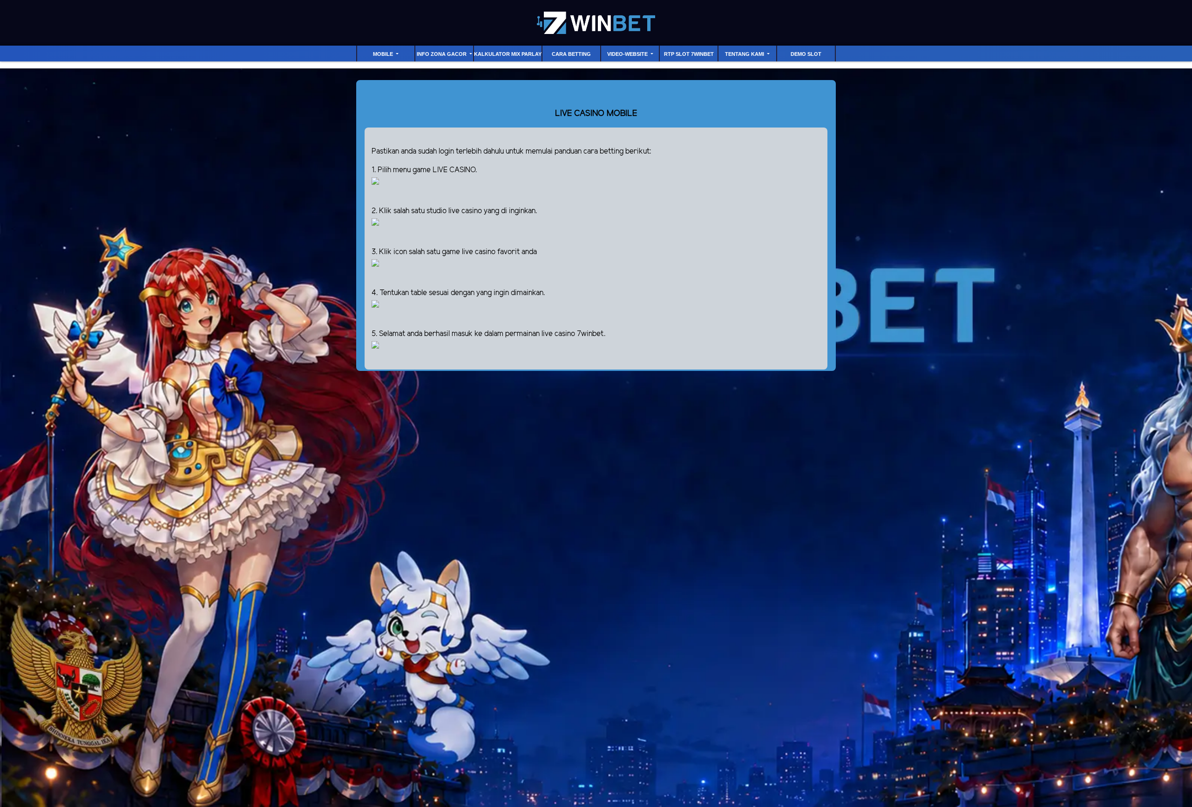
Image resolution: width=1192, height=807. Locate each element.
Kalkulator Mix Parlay (508, 54)
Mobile (383, 54)
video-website (628, 54)
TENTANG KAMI (745, 54)
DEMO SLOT (806, 54)
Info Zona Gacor (442, 54)
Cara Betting (571, 54)
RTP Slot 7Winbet (689, 54)
